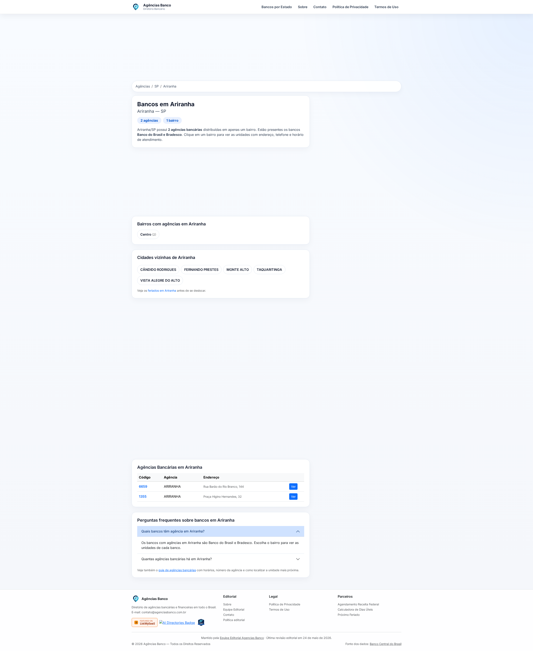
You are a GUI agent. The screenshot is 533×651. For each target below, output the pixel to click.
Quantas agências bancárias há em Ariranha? (176, 559)
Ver (293, 486)
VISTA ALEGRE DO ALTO (160, 280)
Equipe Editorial (233, 609)
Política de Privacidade (350, 7)
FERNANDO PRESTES (201, 269)
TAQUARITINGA (269, 269)
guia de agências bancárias (177, 570)
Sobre (302, 7)
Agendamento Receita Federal (358, 604)
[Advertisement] (266, 48)
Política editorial (234, 620)
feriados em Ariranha (162, 290)
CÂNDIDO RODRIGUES (158, 269)
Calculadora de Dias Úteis (355, 609)
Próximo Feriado (349, 614)
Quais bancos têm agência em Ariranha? (172, 531)
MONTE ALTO (238, 269)
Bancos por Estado (277, 7)
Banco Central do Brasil (385, 644)
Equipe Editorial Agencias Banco (242, 638)
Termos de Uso (386, 7)
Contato (319, 7)
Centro (148, 234)
